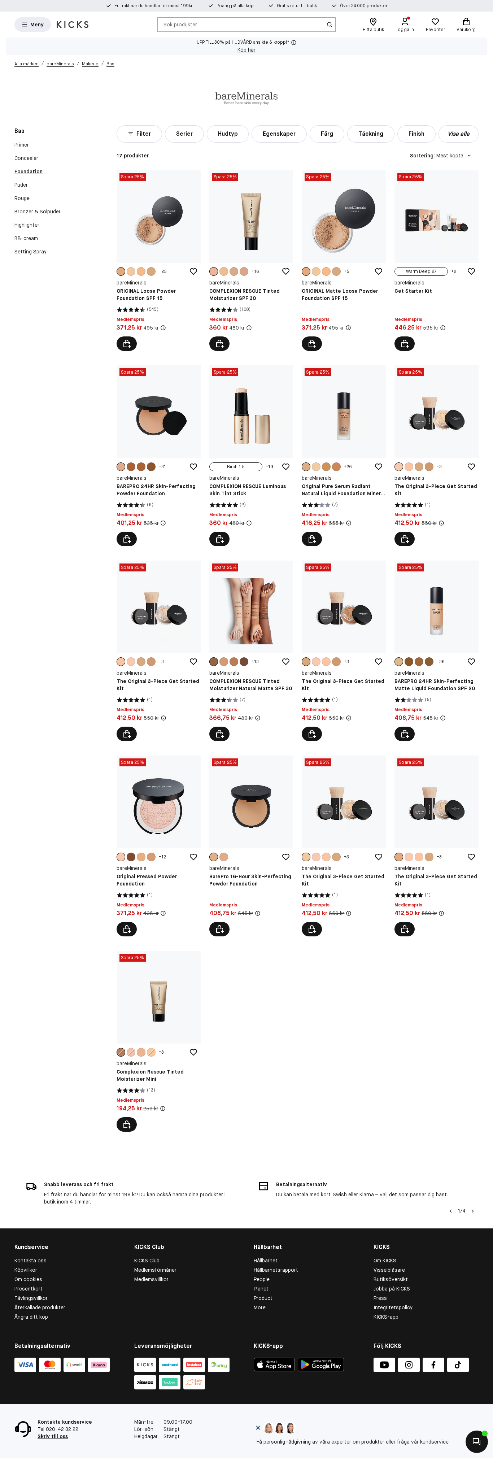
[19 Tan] (141, 857)
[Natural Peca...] (213, 271)
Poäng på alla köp (235, 6)
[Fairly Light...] (306, 857)
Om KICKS (385, 1260)
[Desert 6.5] (223, 661)
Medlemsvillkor (151, 1279)
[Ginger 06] (234, 271)
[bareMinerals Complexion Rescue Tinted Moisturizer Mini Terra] (159, 1041)
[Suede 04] (244, 271)
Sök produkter (180, 24)
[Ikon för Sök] (329, 24)
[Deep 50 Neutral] (409, 661)
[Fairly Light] (131, 271)
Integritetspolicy (393, 1307)
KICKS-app (386, 1317)
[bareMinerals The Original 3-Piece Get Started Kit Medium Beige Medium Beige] (436, 846)
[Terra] (121, 1052)
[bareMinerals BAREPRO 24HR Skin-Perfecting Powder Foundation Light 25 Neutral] (159, 455)
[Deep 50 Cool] (131, 466)
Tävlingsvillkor (31, 1298)
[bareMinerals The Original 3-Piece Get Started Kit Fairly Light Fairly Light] (344, 846)
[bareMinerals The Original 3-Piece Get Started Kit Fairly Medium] (159, 651)
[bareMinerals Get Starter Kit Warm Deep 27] (436, 260)
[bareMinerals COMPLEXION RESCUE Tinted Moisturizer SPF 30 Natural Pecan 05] (251, 260)
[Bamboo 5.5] (223, 271)
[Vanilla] (141, 1052)
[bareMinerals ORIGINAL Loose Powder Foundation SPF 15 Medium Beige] (159, 260)
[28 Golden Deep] (131, 857)
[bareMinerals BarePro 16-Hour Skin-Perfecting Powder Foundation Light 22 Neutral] (251, 846)
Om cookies (28, 1279)
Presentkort (28, 1288)
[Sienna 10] (244, 661)
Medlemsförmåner (155, 1270)
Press (380, 1298)
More (260, 1307)
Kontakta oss (30, 1260)
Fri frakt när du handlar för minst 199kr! (153, 6)
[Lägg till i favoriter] (193, 271)
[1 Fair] (121, 857)
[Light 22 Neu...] (213, 857)
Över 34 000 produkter (363, 6)
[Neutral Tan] (429, 466)
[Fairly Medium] (409, 466)
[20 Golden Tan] (151, 857)
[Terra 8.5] (234, 661)
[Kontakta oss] (477, 1442)
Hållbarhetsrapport (276, 1270)
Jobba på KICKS (392, 1288)
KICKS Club (147, 1260)
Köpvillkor (25, 1270)
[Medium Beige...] (398, 857)
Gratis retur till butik (297, 6)
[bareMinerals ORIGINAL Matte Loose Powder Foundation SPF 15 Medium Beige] (344, 260)
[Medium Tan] (151, 271)
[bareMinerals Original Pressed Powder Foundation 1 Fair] (159, 846)
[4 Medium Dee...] (326, 466)
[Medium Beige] (121, 271)
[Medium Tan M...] (419, 466)
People (262, 1279)
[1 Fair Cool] (316, 466)
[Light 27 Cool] (398, 661)
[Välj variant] (127, 343)
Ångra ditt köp (31, 1317)
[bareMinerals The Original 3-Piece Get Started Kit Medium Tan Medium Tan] (344, 651)
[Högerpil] (473, 1211)
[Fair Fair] (398, 466)
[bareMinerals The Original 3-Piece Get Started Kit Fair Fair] (436, 455)
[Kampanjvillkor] (163, 328)
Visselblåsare (389, 1270)
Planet (261, 1288)
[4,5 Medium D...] (336, 466)
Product (263, 1298)
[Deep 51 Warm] (429, 661)
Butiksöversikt (391, 1279)
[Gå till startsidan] (72, 24)
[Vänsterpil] (450, 1211)
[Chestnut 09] (213, 661)
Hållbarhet (266, 1260)
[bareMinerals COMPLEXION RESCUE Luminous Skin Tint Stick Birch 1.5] (251, 455)
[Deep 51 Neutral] (419, 661)
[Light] (141, 271)
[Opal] (131, 1052)
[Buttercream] (151, 1052)
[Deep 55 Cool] (151, 466)
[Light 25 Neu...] (121, 466)
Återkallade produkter (39, 1307)
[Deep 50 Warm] (141, 466)
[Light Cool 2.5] (306, 466)
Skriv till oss (53, 1436)
